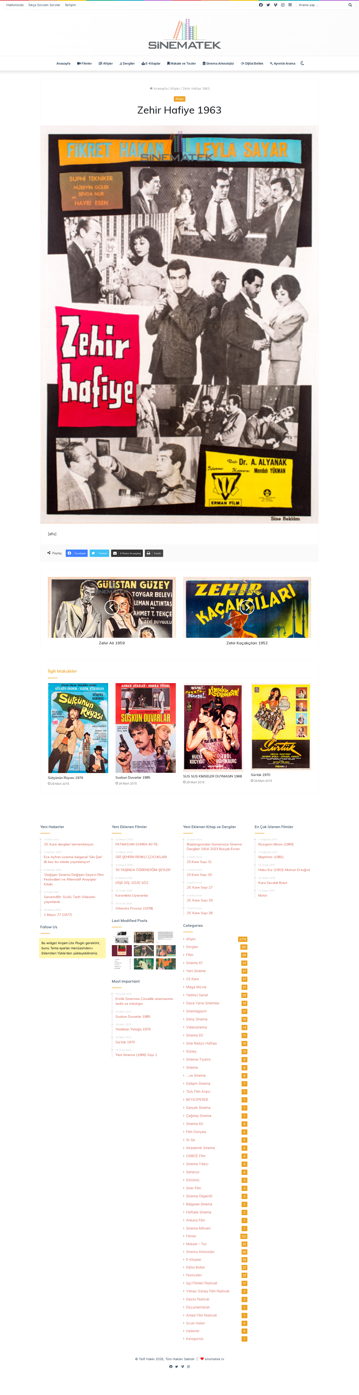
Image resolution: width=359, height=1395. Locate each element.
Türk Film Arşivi (198, 1091)
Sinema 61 (194, 963)
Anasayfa (63, 63)
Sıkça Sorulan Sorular (44, 5)
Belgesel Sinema (199, 1204)
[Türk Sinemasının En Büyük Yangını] (144, 937)
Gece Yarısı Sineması (202, 1003)
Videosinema (196, 1027)
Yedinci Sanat (197, 995)
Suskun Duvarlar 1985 (133, 777)
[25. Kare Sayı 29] (166, 963)
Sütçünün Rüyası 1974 (65, 777)
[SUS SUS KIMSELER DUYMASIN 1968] (213, 727)
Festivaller (194, 1275)
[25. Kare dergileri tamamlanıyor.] (122, 963)
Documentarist (198, 1307)
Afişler (107, 63)
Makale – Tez (196, 1244)
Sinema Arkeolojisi (219, 63)
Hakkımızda (14, 5)
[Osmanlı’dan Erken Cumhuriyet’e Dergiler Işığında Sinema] (166, 937)
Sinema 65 (194, 1035)
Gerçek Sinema (198, 1107)
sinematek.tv (214, 1359)
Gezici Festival (197, 1299)
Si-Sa (190, 1140)
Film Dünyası (196, 1132)
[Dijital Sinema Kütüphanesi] (179, 34)
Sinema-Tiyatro (198, 1059)
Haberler (193, 1331)
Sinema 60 (194, 1124)
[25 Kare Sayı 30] (166, 950)
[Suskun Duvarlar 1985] (146, 728)
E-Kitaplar (152, 63)
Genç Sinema (196, 1019)
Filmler (86, 63)
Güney (191, 1051)
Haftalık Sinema (198, 1212)
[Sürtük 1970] (281, 726)
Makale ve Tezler (183, 63)
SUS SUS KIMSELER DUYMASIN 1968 (212, 776)
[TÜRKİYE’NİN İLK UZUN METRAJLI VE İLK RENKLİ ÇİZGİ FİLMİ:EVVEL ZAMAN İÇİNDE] (122, 937)
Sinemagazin (196, 1011)
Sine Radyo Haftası (201, 1043)
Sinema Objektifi (199, 1196)
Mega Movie (196, 987)
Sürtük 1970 (260, 775)
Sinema (192, 1067)
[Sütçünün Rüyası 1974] (78, 728)
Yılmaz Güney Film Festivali (207, 1291)
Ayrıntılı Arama (284, 63)
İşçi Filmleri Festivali (201, 1283)
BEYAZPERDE (197, 1099)
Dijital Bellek (253, 63)
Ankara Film (195, 1220)
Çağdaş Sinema (198, 1116)
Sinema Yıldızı (197, 1164)
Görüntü (192, 1180)
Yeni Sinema (196, 971)
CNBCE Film (195, 1156)
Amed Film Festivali (201, 1315)
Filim (189, 955)
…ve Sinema (196, 1075)
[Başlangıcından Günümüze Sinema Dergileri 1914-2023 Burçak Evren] (122, 950)
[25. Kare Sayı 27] (144, 963)
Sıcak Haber (195, 1323)
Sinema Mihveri (198, 1228)
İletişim (70, 5)
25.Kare (192, 979)
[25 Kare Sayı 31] (144, 950)
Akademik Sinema (200, 1148)
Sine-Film (193, 1188)
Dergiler (128, 63)
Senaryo (193, 1172)
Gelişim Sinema (198, 1083)
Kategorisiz (194, 1339)
